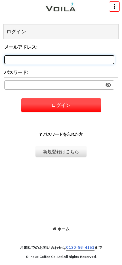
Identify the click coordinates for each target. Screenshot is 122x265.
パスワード (15, 72)
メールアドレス (20, 47)
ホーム (64, 228)
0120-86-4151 (80, 247)
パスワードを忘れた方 (63, 134)
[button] (114, 6)
